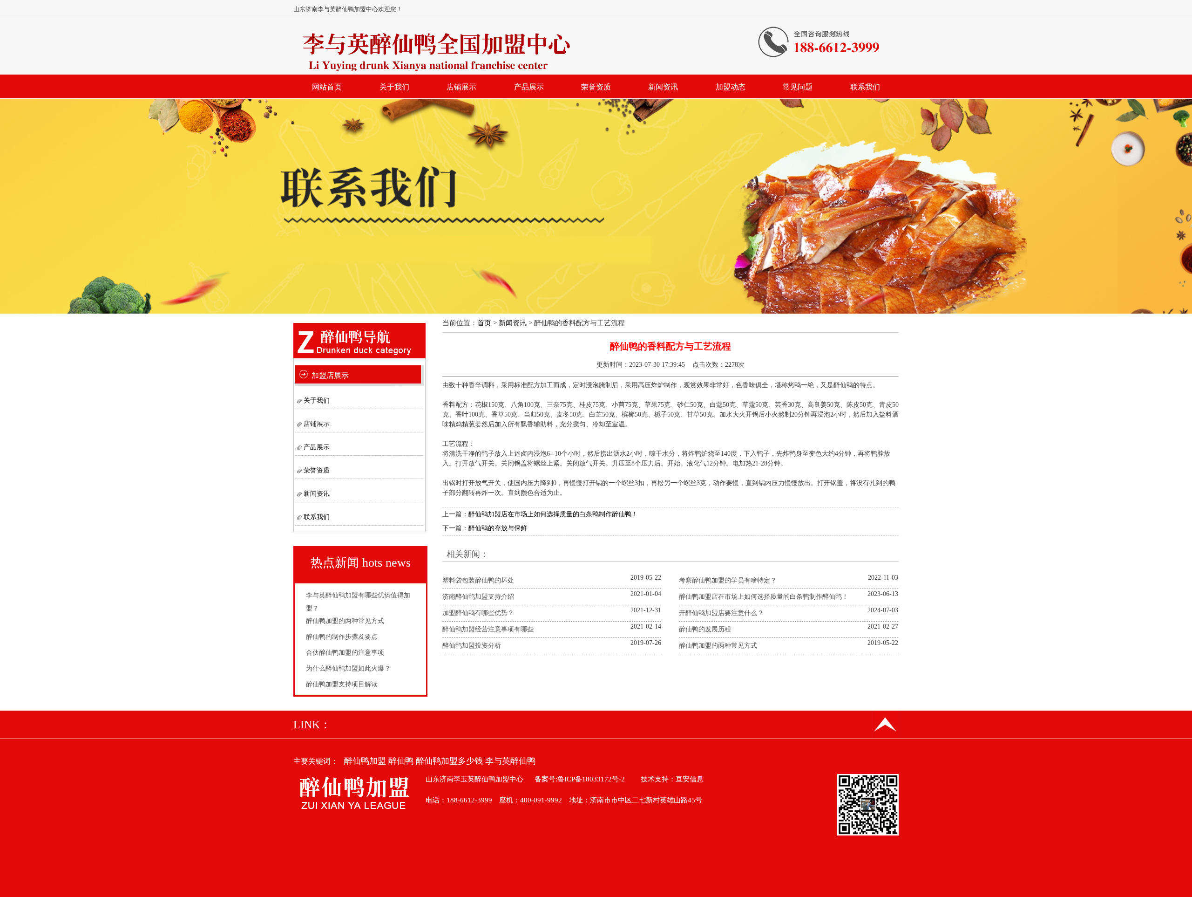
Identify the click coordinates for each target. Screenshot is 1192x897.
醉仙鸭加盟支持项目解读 (342, 684)
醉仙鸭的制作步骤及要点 (342, 636)
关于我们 (394, 87)
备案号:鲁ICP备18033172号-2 (580, 779)
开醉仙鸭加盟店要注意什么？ (721, 612)
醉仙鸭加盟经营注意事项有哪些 (488, 629)
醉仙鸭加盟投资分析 (471, 645)
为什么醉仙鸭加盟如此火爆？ (348, 668)
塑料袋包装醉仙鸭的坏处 (478, 580)
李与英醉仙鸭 (510, 761)
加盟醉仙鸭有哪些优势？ (478, 612)
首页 (484, 323)
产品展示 (529, 87)
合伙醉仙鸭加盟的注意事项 (345, 652)
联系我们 (865, 87)
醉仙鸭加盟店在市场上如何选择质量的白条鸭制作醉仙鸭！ (553, 514)
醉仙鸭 (400, 761)
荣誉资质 (596, 87)
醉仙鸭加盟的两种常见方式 (345, 620)
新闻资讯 (663, 87)
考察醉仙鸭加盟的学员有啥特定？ (728, 580)
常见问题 (798, 87)
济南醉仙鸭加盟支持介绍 (478, 596)
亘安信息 (690, 779)
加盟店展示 (330, 375)
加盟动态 (730, 87)
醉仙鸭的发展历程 (705, 629)
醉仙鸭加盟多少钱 (449, 761)
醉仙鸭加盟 (365, 761)
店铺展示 (461, 87)
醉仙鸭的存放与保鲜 (497, 528)
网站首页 (327, 87)
